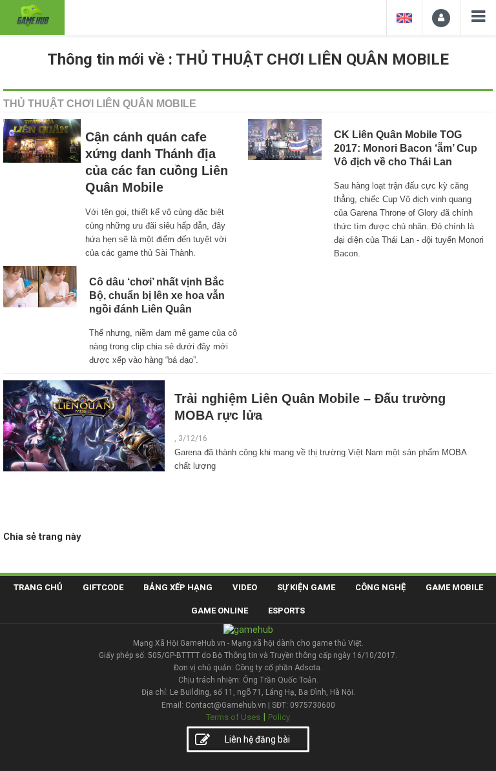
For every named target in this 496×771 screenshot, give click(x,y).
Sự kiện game (306, 587)
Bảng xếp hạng (177, 587)
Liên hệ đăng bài (257, 739)
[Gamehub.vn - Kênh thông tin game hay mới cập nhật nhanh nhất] (32, 16)
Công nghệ (380, 587)
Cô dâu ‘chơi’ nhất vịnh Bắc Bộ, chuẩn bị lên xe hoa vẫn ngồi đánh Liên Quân (157, 295)
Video (244, 587)
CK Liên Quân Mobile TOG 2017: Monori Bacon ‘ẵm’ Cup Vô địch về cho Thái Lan (405, 148)
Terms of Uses (233, 717)
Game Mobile (454, 587)
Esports (286, 610)
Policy (279, 717)
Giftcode (103, 587)
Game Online (219, 610)
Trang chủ (38, 587)
